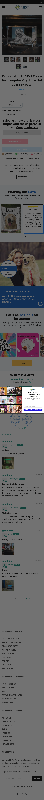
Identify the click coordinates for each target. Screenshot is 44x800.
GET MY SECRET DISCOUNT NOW (33, 409)
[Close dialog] (43, 387)
